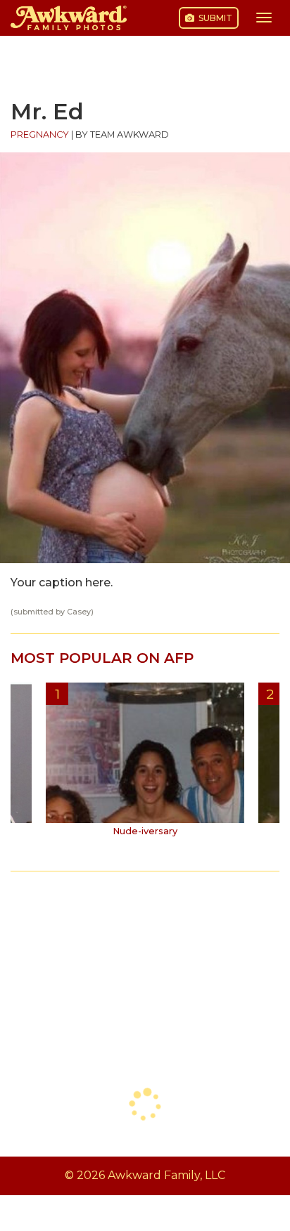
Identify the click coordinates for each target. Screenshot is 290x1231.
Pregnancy (40, 134)
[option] (145, 765)
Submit (214, 18)
